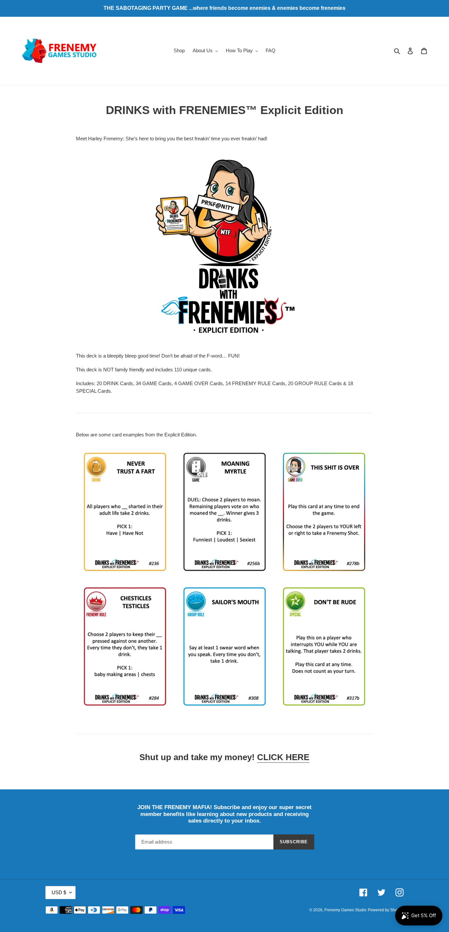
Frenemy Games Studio (345, 910)
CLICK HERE (283, 757)
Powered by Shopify (386, 910)
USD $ (59, 892)
